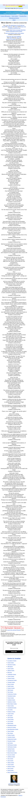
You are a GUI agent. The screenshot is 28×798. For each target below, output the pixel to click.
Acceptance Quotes (11, 660)
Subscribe (14, 651)
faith (11, 37)
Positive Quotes (11, 735)
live (18, 25)
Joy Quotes (10, 709)
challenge (9, 26)
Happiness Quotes (11, 701)
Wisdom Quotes (11, 766)
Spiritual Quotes (11, 748)
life (16, 8)
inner (15, 36)
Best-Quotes (19, 31)
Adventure (23, 30)
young (16, 33)
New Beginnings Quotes (12, 729)
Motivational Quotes (11, 725)
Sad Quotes (10, 743)
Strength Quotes (11, 750)
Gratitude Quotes (11, 699)
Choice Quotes (10, 676)
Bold (11, 30)
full (21, 25)
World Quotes (10, 770)
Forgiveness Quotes (12, 694)
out (23, 25)
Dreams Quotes (11, 688)
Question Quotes (11, 737)
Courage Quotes (11, 682)
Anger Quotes (10, 668)
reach (16, 26)
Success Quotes (11, 754)
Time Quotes (10, 758)
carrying (8, 39)
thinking (12, 33)
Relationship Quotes (11, 739)
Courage (18, 30)
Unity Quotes (10, 760)
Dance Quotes (10, 684)
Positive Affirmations (5, 16)
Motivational (13, 31)
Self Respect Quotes (12, 745)
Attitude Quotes (10, 670)
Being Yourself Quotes (12, 772)
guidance (19, 36)
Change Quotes (10, 678)
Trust (8, 36)
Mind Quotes (10, 723)
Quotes (18, 630)
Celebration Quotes (11, 674)
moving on (20, 8)
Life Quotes (10, 715)
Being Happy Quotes (12, 703)
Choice (14, 30)
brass (22, 26)
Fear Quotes (10, 692)
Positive (8, 31)
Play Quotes (10, 733)
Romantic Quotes (11, 741)
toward (13, 39)
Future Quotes (10, 697)
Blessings (9, 672)
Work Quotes (10, 768)
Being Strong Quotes (12, 752)
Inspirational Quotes (11, 707)
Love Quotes (10, 721)
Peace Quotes (10, 731)
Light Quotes (10, 717)
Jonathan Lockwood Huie (14, 28)
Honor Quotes (10, 705)
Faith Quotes (10, 690)
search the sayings (11, 630)
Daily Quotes (15, 16)
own (13, 36)
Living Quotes (10, 719)
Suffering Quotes (11, 756)
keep (6, 33)
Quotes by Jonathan (14, 658)
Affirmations (10, 666)
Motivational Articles (14, 18)
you (11, 39)
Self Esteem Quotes (11, 746)
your (9, 33)
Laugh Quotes (10, 713)
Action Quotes (10, 662)
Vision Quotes (10, 764)
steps (18, 37)
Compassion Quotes (12, 680)
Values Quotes (10, 762)
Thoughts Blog (22, 16)
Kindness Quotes (11, 711)
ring (25, 26)
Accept (3, 26)
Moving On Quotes (11, 727)
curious (7, 25)
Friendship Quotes (11, 696)
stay (19, 33)
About (14, 20)
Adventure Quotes (11, 664)
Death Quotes (10, 686)
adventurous (14, 25)
